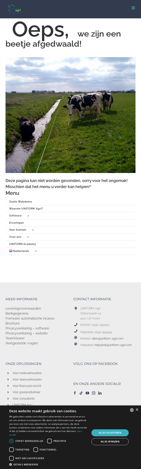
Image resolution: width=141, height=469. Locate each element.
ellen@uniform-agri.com (108, 338)
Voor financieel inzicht (26, 386)
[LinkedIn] (100, 393)
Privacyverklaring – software (27, 328)
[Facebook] (75, 393)
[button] (48, 464)
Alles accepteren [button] (110, 432)
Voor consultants (23, 398)
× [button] (136, 409)
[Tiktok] (81, 393)
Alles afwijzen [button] (110, 441)
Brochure (13, 323)
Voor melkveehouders (26, 373)
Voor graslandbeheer (26, 392)
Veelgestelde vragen (22, 343)
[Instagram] (93, 393)
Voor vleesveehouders (27, 379)
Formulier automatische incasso (30, 318)
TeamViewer (15, 338)
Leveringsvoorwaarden (23, 308)
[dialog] (70, 437)
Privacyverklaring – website (27, 333)
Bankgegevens (17, 313)
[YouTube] (87, 393)
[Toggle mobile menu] (133, 8)
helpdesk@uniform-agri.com (113, 345)
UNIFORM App (22, 405)
